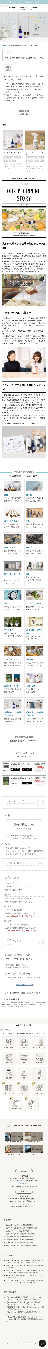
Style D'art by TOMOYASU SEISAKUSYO (22, 1343)
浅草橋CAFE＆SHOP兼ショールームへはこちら (24, 1206)
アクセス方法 (24, 1183)
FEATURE (23, 8)
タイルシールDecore (23, 1299)
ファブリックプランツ (16, 1282)
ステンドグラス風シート (16, 1262)
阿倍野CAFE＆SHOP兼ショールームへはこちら (24, 1186)
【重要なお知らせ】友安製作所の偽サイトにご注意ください (24, 1033)
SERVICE (34, 8)
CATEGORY (13, 8)
